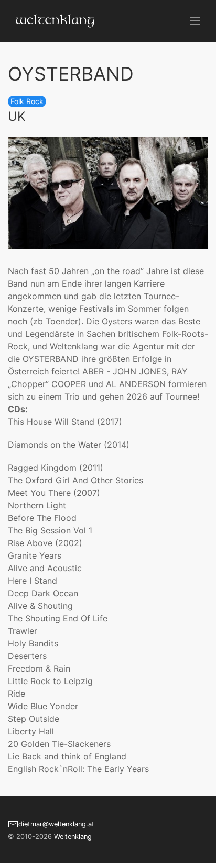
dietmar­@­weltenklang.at (56, 824)
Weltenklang (73, 837)
